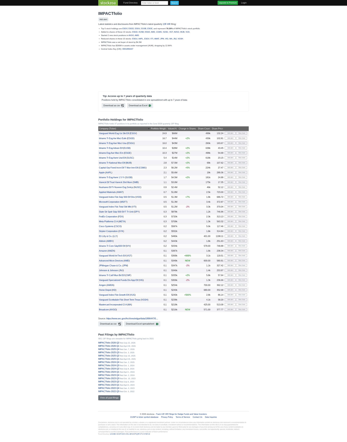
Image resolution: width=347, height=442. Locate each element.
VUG (188, 32)
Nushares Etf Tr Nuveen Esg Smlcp (116, 187)
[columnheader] (124, 128)
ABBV (110, 241)
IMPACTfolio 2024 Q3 (108, 365)
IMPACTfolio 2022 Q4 (108, 388)
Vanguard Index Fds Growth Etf (114, 295)
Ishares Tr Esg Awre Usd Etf (112, 158)
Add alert (103, 19)
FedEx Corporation (108, 216)
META (122, 221)
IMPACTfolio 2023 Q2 (108, 381)
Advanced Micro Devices (111, 261)
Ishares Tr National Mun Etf (112, 163)
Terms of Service (183, 417)
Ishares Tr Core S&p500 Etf (112, 246)
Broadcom (104, 309)
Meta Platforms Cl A (108, 221)
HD (114, 290)
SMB (135, 182)
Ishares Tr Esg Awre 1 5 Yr (111, 177)
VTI (151, 39)
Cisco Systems (106, 226)
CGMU (159, 32)
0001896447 (127, 49)
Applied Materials (107, 192)
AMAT (156, 39)
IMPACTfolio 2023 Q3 (108, 378)
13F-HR (167, 24)
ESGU (137, 28)
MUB (182, 32)
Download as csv (111, 105)
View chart (241, 133)
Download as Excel (138, 105)
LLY (115, 236)
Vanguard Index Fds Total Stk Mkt (115, 207)
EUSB (143, 28)
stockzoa (108, 3)
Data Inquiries (211, 417)
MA (170, 39)
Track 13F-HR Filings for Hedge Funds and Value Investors (181, 414)
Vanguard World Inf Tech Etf (112, 256)
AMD (153, 32)
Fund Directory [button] (130, 3)
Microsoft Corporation (109, 202)
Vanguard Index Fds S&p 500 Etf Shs (117, 197)
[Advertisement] (173, 71)
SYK (121, 231)
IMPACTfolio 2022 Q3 (108, 391)
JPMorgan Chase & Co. (110, 265)
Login (244, 3)
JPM (162, 39)
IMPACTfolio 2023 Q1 (108, 385)
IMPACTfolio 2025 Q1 (108, 359)
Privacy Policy (167, 417)
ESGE (149, 28)
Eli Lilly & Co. (105, 236)
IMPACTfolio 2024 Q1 (108, 372)
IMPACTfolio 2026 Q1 (108, 346)
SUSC (165, 32)
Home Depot (105, 290)
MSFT (124, 202)
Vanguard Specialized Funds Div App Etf (118, 280)
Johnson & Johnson (108, 270)
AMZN (111, 251)
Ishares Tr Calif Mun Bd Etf (112, 275)
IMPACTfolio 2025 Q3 (108, 352)
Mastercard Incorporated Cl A (113, 304)
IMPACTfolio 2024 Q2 (108, 369)
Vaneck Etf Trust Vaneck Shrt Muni (115, 182)
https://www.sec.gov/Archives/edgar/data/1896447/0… (132, 318)
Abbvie (102, 241)
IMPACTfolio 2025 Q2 (108, 356)
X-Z (148, 434)
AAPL (140, 39)
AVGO (176, 32)
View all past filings (109, 398)
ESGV (124, 28)
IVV (128, 246)
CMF (128, 275)
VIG (166, 39)
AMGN (110, 285)
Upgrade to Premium (228, 3)
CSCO (118, 226)
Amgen (102, 285)
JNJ (175, 39)
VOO (138, 197)
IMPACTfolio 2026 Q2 (108, 343)
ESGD (131, 28)
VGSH (180, 39)
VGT (171, 32)
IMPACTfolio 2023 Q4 (108, 375)
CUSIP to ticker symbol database (144, 417)
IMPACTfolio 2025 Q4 (108, 349)
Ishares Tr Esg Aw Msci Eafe (112, 138)
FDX (120, 216)
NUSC (137, 187)
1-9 (111, 434)
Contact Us (197, 417)
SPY (136, 212)
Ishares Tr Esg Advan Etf (111, 148)
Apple (102, 172)
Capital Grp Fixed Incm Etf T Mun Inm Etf (118, 168)
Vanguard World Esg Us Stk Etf (114, 133)
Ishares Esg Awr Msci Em (111, 153)
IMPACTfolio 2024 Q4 (108, 362)
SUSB (129, 177)
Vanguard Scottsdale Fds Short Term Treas (119, 300)
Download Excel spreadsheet (140, 324)
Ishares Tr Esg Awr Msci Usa (112, 143)
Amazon (103, 251)
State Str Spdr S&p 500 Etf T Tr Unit (116, 212)
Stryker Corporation (108, 231)
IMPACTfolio (110, 13)
